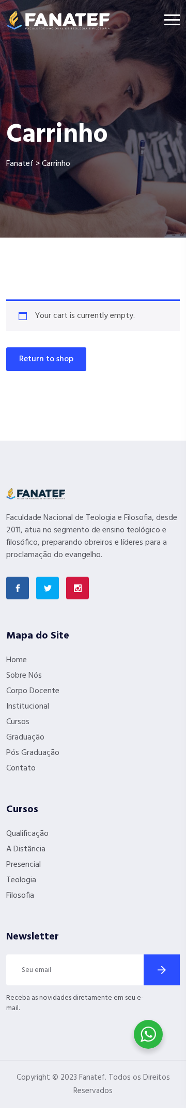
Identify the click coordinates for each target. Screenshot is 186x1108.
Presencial (23, 864)
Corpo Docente (32, 691)
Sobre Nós (24, 675)
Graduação (25, 737)
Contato (21, 768)
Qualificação (27, 834)
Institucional (27, 706)
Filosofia (20, 895)
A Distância (25, 849)
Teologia (21, 880)
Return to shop (46, 359)
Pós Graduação (32, 753)
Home (16, 660)
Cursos (17, 722)
